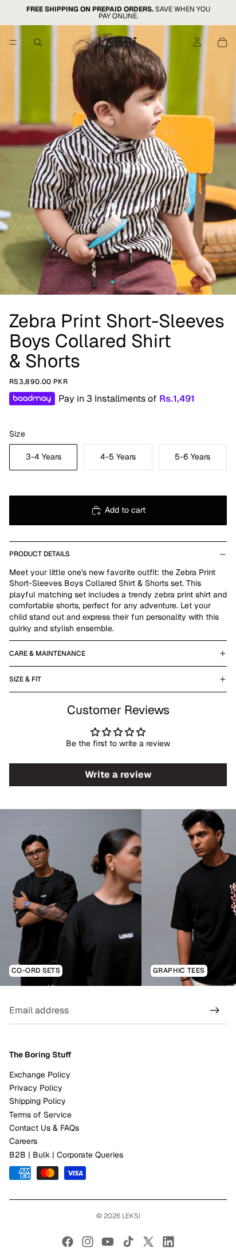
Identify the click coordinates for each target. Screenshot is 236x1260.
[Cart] (222, 42)
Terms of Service (40, 1115)
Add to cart (125, 510)
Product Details (39, 553)
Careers (23, 1141)
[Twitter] (148, 1242)
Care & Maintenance (47, 653)
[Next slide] (214, 897)
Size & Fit (25, 679)
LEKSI (131, 1216)
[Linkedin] (168, 1242)
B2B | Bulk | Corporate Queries (66, 1155)
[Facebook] (67, 1242)
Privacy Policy (35, 1088)
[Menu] (13, 42)
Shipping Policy (37, 1101)
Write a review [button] (118, 774)
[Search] (37, 42)
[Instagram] (88, 1242)
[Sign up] (215, 1011)
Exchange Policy (39, 1074)
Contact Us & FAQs (44, 1128)
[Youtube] (108, 1242)
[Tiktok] (128, 1242)
